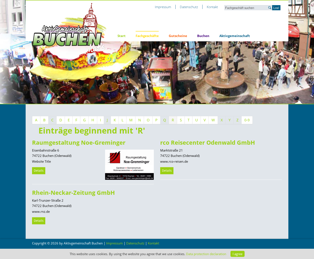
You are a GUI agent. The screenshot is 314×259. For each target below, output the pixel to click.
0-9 (247, 120)
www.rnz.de (41, 211)
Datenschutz (189, 7)
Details (39, 171)
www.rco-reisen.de (174, 161)
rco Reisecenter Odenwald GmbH (207, 142)
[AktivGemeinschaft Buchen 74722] (69, 27)
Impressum (163, 7)
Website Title (41, 161)
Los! (276, 8)
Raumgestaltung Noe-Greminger (78, 142)
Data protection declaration (206, 254)
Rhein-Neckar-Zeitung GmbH (73, 192)
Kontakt (212, 7)
